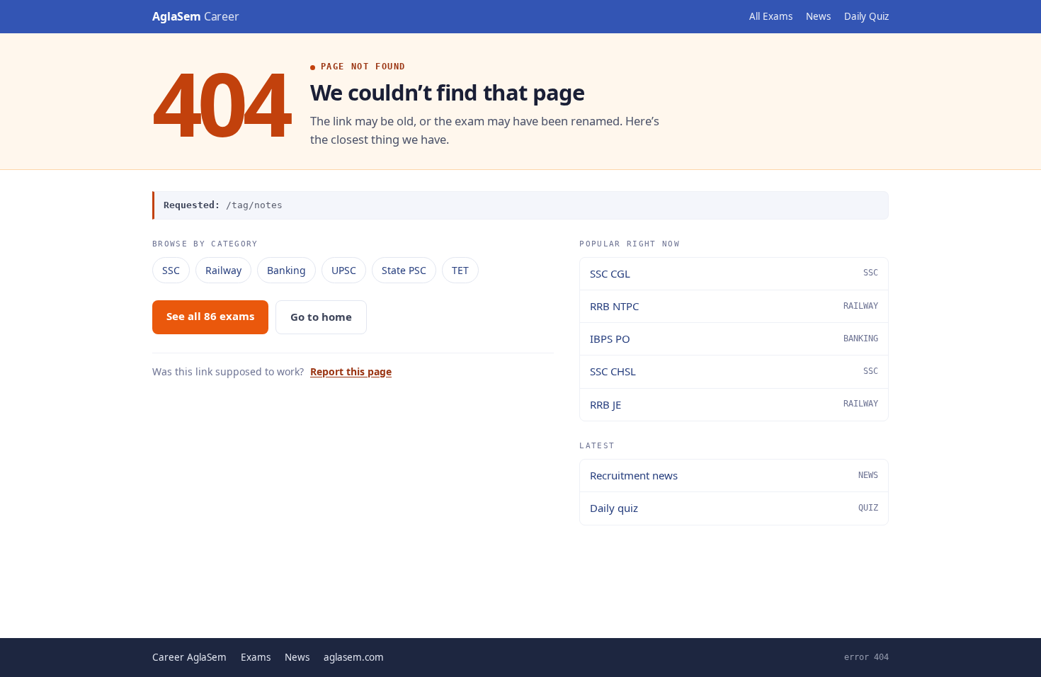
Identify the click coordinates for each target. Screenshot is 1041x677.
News (818, 16)
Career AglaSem (189, 657)
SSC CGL (734, 273)
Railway (223, 270)
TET (460, 270)
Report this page (351, 371)
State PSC (404, 270)
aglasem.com (354, 657)
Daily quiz (734, 508)
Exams (256, 657)
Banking (286, 270)
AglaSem (195, 16)
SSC (171, 270)
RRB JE (734, 404)
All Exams (770, 16)
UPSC (343, 270)
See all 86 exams (210, 316)
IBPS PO (734, 338)
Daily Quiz (866, 16)
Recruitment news (734, 475)
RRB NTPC (734, 306)
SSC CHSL (734, 371)
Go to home (321, 316)
